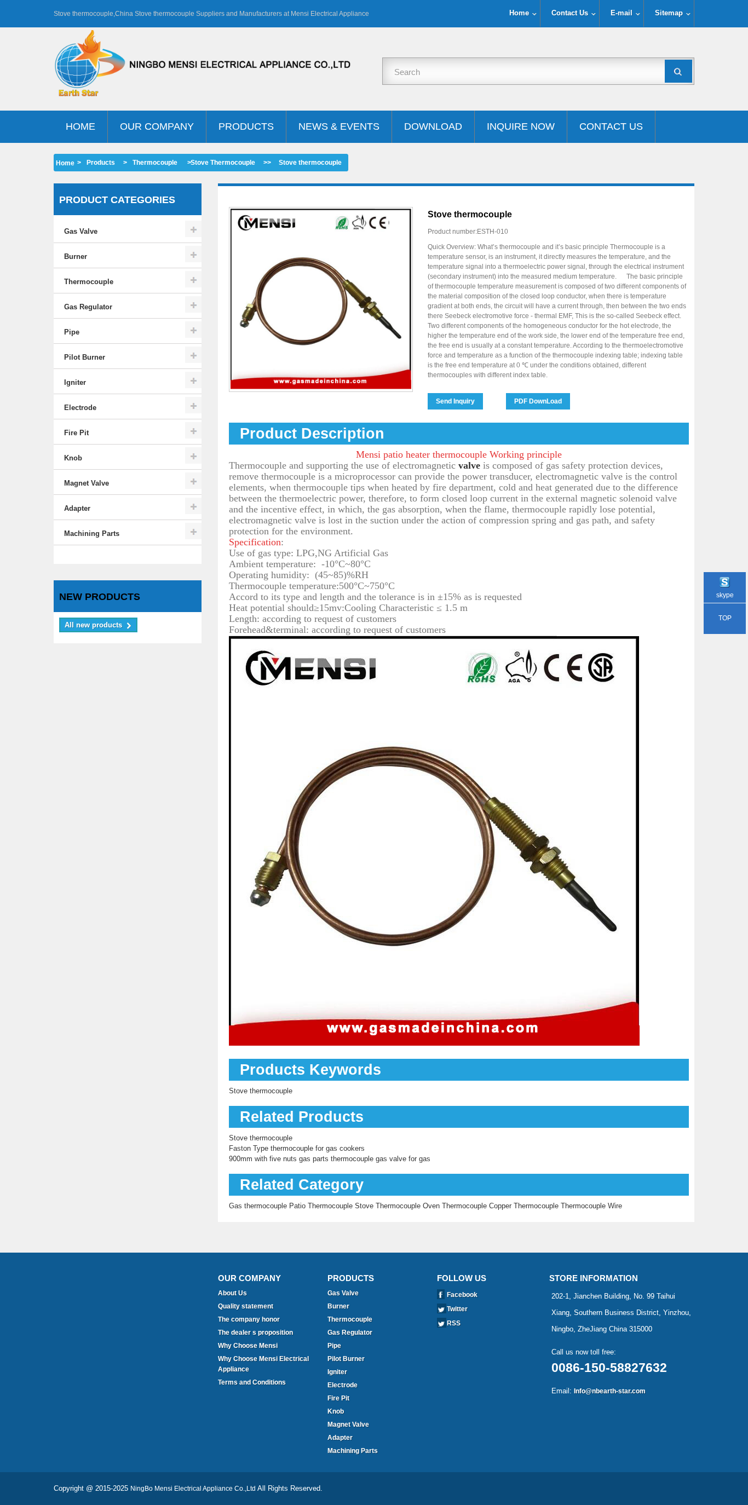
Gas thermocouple (258, 1206)
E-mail (621, 13)
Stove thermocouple (260, 1091)
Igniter (75, 382)
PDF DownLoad (538, 401)
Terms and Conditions (252, 1382)
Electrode (80, 407)
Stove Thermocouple (223, 162)
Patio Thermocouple (321, 1206)
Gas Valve (80, 231)
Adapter (77, 508)
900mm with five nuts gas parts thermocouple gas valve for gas (329, 1159)
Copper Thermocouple (524, 1206)
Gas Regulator (88, 307)
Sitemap (669, 13)
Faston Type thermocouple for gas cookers (297, 1148)
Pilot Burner (84, 357)
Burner (75, 256)
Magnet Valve (86, 483)
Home (519, 13)
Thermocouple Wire (591, 1206)
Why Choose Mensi (248, 1346)
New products (99, 596)
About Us (232, 1293)
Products (246, 126)
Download (433, 126)
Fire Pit (76, 433)
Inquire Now (521, 126)
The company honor (249, 1319)
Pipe (71, 332)
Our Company (157, 126)
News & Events (338, 126)
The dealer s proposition (255, 1332)
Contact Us (569, 13)
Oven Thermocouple (455, 1206)
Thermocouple (155, 162)
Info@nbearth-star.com (610, 1391)
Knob (73, 458)
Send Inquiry (455, 401)
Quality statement (245, 1306)
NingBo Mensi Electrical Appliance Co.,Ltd (193, 1488)
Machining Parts (91, 533)
